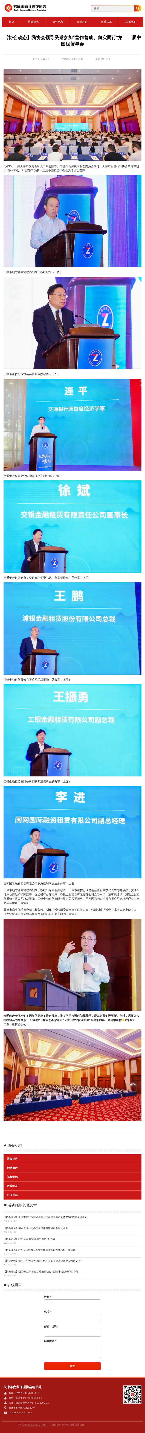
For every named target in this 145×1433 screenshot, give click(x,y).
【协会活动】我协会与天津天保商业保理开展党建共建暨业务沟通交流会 (43, 1260)
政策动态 (12, 1186)
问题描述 (50, 1341)
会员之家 (82, 21)
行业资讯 (12, 1195)
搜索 (137, 8)
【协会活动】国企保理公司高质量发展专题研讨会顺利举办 (36, 1228)
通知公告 (12, 1158)
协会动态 (57, 21)
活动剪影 (45, 59)
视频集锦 (12, 1177)
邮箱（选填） (51, 1326)
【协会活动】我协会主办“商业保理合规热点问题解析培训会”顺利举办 (42, 1271)
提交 (72, 1366)
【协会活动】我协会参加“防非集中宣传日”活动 (29, 1239)
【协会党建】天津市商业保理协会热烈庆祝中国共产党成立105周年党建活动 (45, 1217)
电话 (47, 1311)
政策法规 (106, 21)
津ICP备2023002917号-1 (32, 1424)
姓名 (47, 1297)
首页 (11, 21)
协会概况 (33, 21)
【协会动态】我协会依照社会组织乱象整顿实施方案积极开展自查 (39, 1250)
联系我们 (131, 21)
